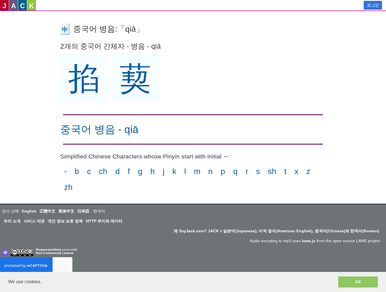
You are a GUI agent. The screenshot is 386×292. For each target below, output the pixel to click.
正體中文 (47, 211)
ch (103, 171)
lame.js (308, 241)
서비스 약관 (34, 221)
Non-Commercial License (54, 253)
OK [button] (358, 282)
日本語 (83, 211)
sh (272, 171)
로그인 (373, 5)
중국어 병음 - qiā (99, 129)
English (29, 211)
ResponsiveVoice (48, 249)
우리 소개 (12, 221)
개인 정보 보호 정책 (65, 221)
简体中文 (66, 211)
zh (68, 187)
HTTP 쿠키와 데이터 (104, 221)
